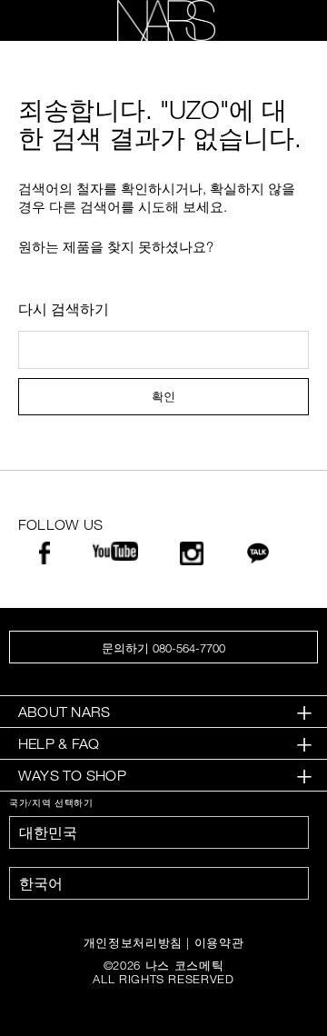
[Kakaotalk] (258, 557)
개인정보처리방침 (133, 942)
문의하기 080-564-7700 (163, 648)
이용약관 (219, 942)
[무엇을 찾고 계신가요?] (282, 21)
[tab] (163, 712)
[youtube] (115, 553)
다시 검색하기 (63, 309)
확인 (163, 396)
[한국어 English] (159, 883)
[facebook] (44, 557)
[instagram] (191, 558)
